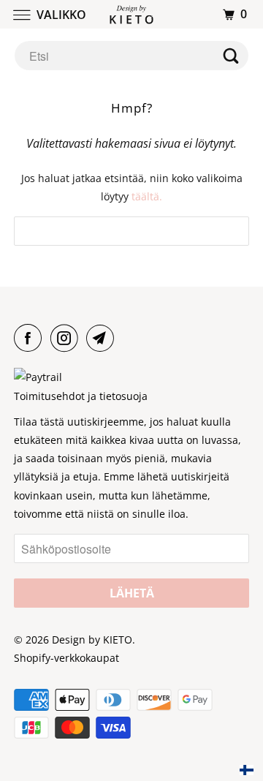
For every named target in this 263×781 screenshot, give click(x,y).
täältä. (147, 196)
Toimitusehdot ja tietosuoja (81, 396)
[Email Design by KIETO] (103, 338)
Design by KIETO (92, 639)
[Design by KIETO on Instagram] (67, 338)
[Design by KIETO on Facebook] (30, 338)
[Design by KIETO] (131, 14)
